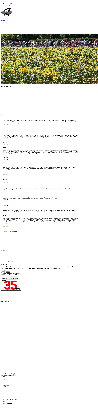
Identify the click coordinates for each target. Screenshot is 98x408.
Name (4, 376)
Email (4, 378)
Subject (4, 379)
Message (5, 385)
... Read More (6, 130)
